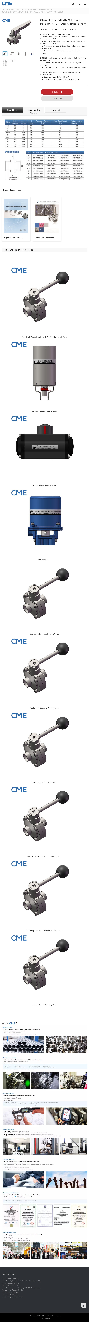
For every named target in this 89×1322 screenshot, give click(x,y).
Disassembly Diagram (34, 111)
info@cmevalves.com (15, 1297)
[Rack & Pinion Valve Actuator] (44, 451)
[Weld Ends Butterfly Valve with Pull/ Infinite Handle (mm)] (44, 302)
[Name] (7, 4)
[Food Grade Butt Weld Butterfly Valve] (44, 673)
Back (55, 98)
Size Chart (12, 110)
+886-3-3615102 (12, 1292)
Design (42, 1318)
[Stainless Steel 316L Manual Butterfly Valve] (44, 822)
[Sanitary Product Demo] (46, 219)
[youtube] (83, 1305)
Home (5, 9)
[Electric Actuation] (44, 525)
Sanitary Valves (18, 9)
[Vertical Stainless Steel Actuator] (44, 377)
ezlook (48, 1318)
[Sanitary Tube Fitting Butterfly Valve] (44, 599)
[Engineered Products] (16, 219)
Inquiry (55, 92)
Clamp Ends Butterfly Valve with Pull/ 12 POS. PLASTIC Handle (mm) (33, 12)
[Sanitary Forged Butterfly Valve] (44, 970)
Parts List (55, 110)
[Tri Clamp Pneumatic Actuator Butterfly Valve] (44, 896)
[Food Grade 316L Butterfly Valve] (44, 748)
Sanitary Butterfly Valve (40, 9)
